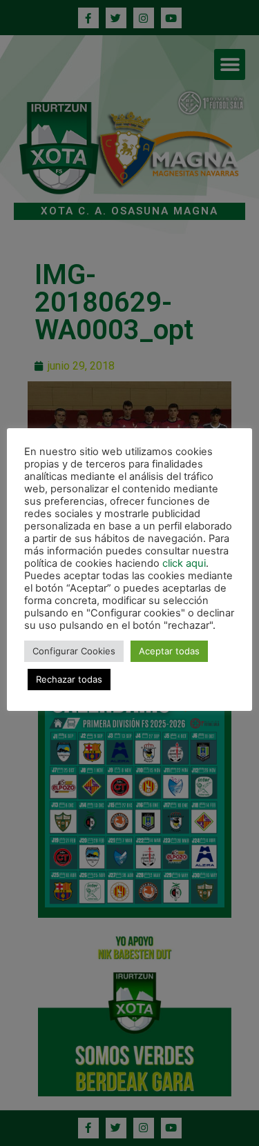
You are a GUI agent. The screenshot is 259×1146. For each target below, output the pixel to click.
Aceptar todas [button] (169, 650)
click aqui (184, 563)
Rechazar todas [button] (69, 679)
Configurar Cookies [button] (73, 650)
